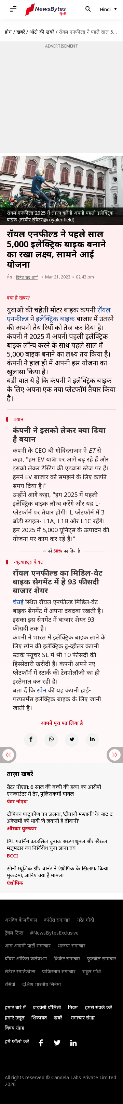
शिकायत (39, 1017)
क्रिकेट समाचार (67, 958)
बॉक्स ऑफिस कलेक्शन (26, 958)
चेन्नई (19, 602)
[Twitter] (72, 740)
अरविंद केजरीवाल (21, 920)
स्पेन (41, 690)
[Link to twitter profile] (57, 1043)
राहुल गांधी (91, 971)
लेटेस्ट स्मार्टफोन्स (20, 971)
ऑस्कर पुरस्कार (22, 829)
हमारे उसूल (15, 1017)
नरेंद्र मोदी (85, 920)
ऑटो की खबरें (41, 32)
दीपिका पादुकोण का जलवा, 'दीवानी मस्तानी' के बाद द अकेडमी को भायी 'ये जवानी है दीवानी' (60, 818)
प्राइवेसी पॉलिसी (47, 1007)
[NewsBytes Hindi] (45, 9)
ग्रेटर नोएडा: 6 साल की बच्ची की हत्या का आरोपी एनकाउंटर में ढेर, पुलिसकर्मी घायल (54, 791)
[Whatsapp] (51, 740)
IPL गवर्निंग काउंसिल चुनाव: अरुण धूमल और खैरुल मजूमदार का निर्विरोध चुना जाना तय (57, 845)
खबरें (20, 32)
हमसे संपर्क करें (98, 1007)
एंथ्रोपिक (15, 883)
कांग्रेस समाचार (57, 920)
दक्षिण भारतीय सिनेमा (41, 984)
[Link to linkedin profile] (73, 1043)
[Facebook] (31, 740)
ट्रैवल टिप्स (14, 932)
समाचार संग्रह (83, 1017)
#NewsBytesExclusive (54, 932)
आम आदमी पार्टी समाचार (28, 945)
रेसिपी (10, 984)
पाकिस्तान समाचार (59, 971)
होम (8, 32)
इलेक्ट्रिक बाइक (55, 318)
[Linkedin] (92, 740)
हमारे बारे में (15, 1007)
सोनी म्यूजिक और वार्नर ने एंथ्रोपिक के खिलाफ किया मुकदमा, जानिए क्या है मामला (57, 872)
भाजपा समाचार (71, 945)
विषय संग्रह (14, 1028)
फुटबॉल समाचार (101, 958)
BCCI (12, 856)
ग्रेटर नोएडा (17, 801)
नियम (73, 1007)
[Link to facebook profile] (40, 1043)
